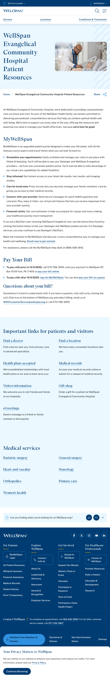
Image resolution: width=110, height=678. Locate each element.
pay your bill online (48, 271)
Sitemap (102, 639)
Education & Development (91, 582)
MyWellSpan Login (16, 556)
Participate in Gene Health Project (67, 605)
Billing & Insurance (12, 571)
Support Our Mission (68, 565)
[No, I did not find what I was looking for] (96, 518)
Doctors (7, 19)
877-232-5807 (56, 623)
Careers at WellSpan (96, 560)
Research (90, 590)
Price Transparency (13, 595)
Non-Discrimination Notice (81, 639)
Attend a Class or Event (66, 573)
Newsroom (36, 584)
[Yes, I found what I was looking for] (89, 518)
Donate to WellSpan (69, 556)
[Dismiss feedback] (103, 517)
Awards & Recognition (37, 592)
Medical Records (11, 583)
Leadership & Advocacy (38, 576)
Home (6, 94)
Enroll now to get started (41, 241)
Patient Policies (11, 589)
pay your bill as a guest (92, 277)
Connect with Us (42, 560)
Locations (45, 19)
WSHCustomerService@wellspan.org (24, 302)
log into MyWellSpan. (52, 277)
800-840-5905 (70, 619)
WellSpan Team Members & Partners (23, 639)
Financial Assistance (13, 577)
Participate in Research (65, 589)
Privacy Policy (39, 662)
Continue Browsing (17, 671)
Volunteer (63, 581)
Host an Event (65, 597)
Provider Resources (94, 568)
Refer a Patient (92, 574)
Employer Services (40, 600)
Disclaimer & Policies (55, 639)
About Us (35, 568)
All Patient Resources (14, 565)
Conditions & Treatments (93, 19)
